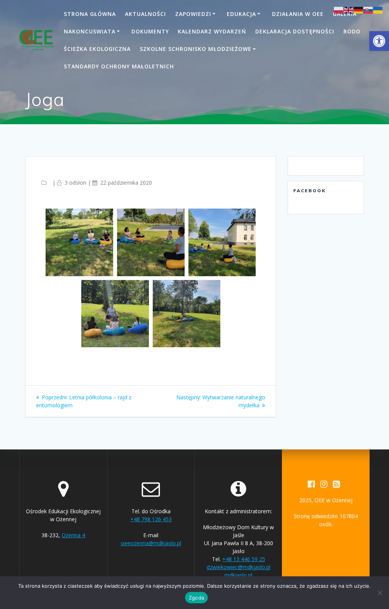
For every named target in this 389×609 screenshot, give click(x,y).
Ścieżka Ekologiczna (97, 48)
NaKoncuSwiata (89, 31)
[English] (349, 9)
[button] (379, 41)
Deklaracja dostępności (294, 31)
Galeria (345, 13)
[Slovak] (368, 9)
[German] (359, 9)
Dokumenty (150, 31)
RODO (352, 31)
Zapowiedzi (193, 13)
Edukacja (241, 13)
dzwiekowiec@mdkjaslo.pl (238, 567)
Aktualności (145, 13)
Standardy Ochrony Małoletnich (119, 66)
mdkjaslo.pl (238, 575)
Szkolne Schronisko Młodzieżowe (195, 48)
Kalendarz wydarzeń (212, 31)
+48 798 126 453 (151, 519)
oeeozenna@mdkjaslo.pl (151, 543)
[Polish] (339, 9)
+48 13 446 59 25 (243, 559)
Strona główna (90, 13)
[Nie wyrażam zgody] (379, 592)
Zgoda (196, 598)
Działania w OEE (298, 13)
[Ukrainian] (378, 9)
